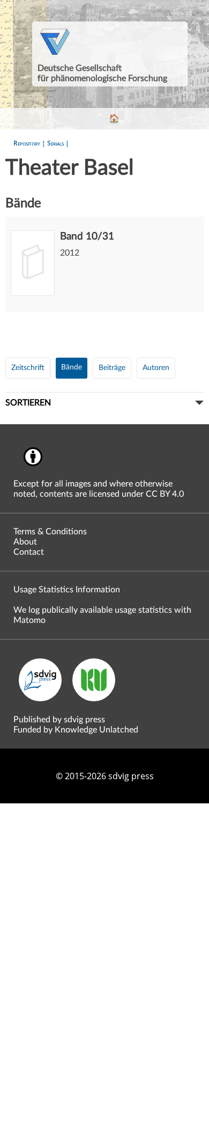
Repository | (30, 143)
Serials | (58, 143)
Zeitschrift (27, 368)
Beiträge (112, 368)
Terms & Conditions (50, 531)
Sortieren (28, 402)
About (25, 542)
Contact (28, 552)
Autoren (156, 368)
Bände (71, 367)
